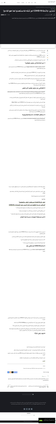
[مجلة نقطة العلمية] (51, 2)
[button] (40, 420)
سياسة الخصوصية (51, 420)
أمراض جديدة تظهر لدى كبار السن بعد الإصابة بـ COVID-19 (27, 205)
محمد (51, 14)
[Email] (2, 15)
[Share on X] (4, 15)
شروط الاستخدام (45, 420)
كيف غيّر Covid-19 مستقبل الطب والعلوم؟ (32, 202)
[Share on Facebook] (5, 15)
